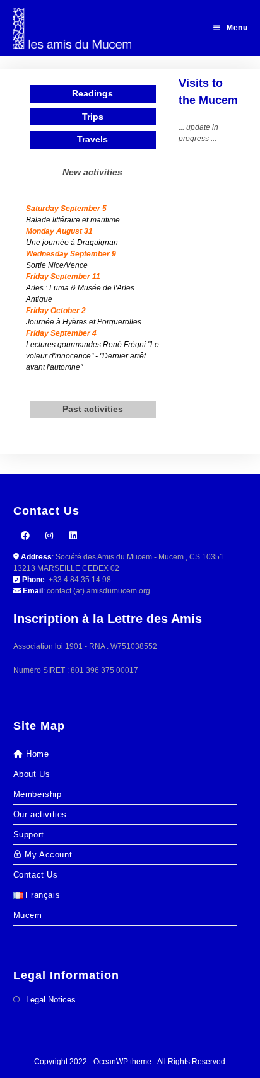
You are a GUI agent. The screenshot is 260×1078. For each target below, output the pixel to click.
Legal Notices (51, 999)
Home (37, 754)
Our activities (40, 814)
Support (28, 834)
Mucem (27, 915)
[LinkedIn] (73, 535)
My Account (48, 854)
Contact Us (35, 875)
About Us (31, 774)
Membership (37, 794)
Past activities (92, 409)
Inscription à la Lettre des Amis (107, 619)
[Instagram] (49, 535)
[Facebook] (25, 535)
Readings (92, 93)
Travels (92, 139)
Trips (93, 117)
